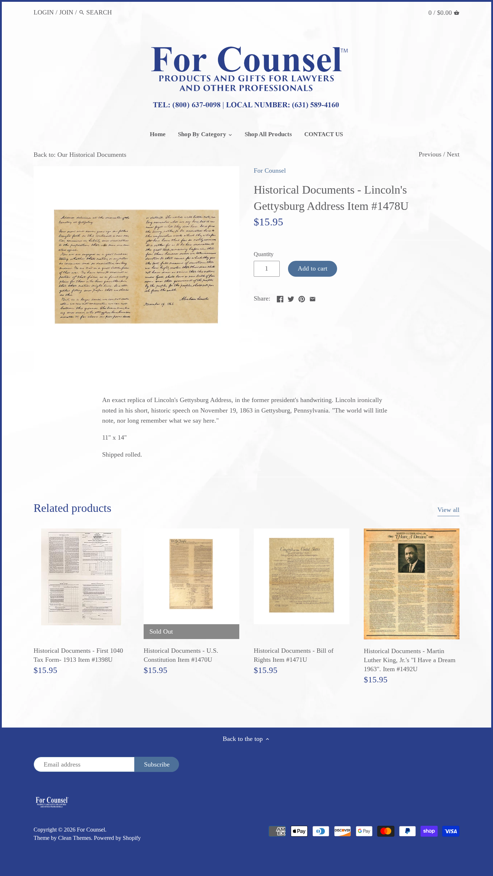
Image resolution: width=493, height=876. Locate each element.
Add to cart (312, 268)
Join (66, 12)
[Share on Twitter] (291, 297)
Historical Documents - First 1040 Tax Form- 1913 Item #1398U (78, 655)
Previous (430, 154)
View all (448, 509)
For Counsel (270, 170)
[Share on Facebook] (280, 297)
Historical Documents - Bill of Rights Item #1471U (293, 655)
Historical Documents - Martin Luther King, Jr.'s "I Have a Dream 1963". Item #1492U (409, 660)
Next (453, 154)
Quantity (264, 254)
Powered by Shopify (117, 838)
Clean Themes (74, 838)
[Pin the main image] (301, 297)
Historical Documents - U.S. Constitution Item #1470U (181, 655)
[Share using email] (312, 297)
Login (44, 12)
